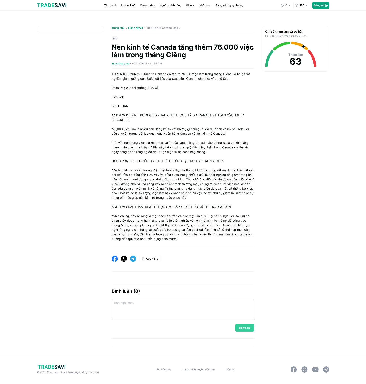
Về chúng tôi (163, 369)
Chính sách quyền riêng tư (198, 369)
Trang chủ (118, 27)
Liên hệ (230, 369)
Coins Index (147, 5)
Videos (190, 5)
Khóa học (205, 5)
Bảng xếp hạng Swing (229, 5)
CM (114, 38)
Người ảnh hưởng (170, 5)
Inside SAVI (128, 5)
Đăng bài (244, 327)
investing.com (121, 63)
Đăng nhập (321, 5)
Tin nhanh (110, 5)
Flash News (135, 27)
